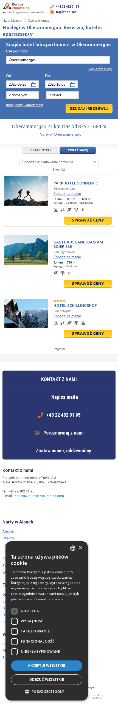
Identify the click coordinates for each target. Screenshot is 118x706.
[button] (46, 691)
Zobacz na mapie (67, 194)
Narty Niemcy (12, 20)
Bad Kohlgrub (62, 311)
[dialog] (46, 621)
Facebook (7, 508)
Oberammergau (64, 188)
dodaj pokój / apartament (24, 105)
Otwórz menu (111, 9)
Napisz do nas (66, 12)
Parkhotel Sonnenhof (77, 183)
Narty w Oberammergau (61, 134)
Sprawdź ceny (88, 220)
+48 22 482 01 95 (67, 7)
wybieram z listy (100, 69)
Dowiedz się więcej (49, 599)
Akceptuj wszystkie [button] (46, 665)
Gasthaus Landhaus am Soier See (78, 244)
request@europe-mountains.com (38, 496)
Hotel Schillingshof (75, 305)
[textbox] (58, 60)
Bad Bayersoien (64, 252)
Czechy (8, 538)
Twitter (18, 508)
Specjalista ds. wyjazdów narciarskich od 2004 (23, 12)
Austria (8, 531)
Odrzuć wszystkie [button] (46, 679)
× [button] (80, 548)
